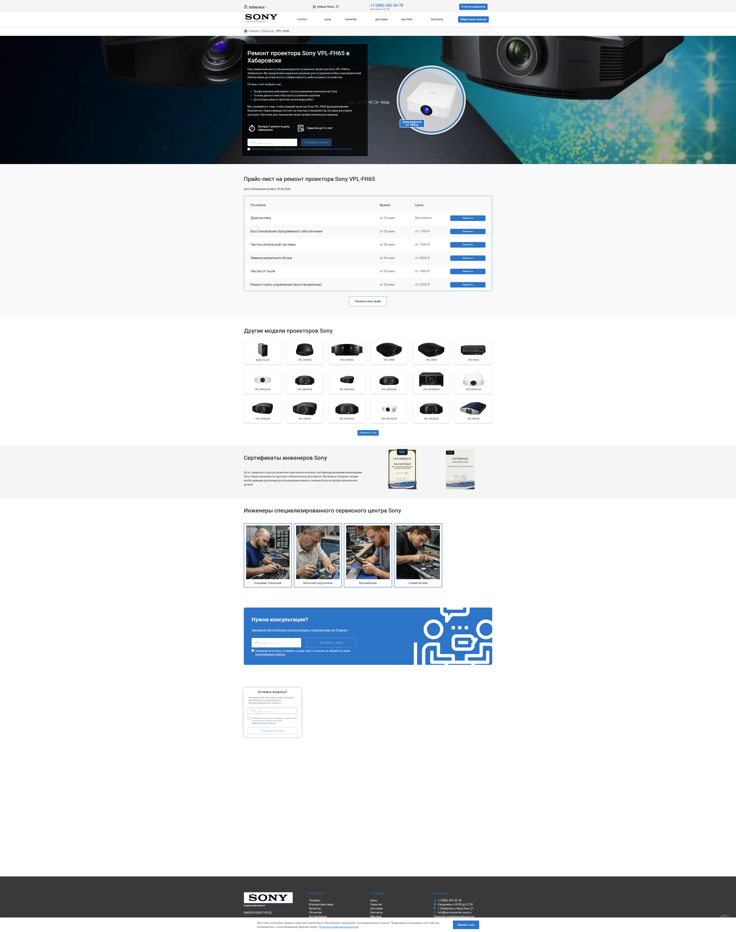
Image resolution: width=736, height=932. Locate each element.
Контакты (437, 19)
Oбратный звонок (473, 19)
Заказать (468, 218)
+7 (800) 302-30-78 (386, 5)
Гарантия (350, 19)
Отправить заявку (316, 142)
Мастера (407, 19)
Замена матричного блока (271, 258)
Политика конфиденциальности (339, 926)
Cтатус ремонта (473, 6)
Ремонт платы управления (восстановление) (286, 284)
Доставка (381, 19)
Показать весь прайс (368, 301)
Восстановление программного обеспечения (286, 231)
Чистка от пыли (263, 271)
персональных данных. (340, 149)
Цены (327, 19)
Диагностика (261, 218)
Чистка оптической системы (273, 244)
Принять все (466, 924)
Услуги (301, 19)
